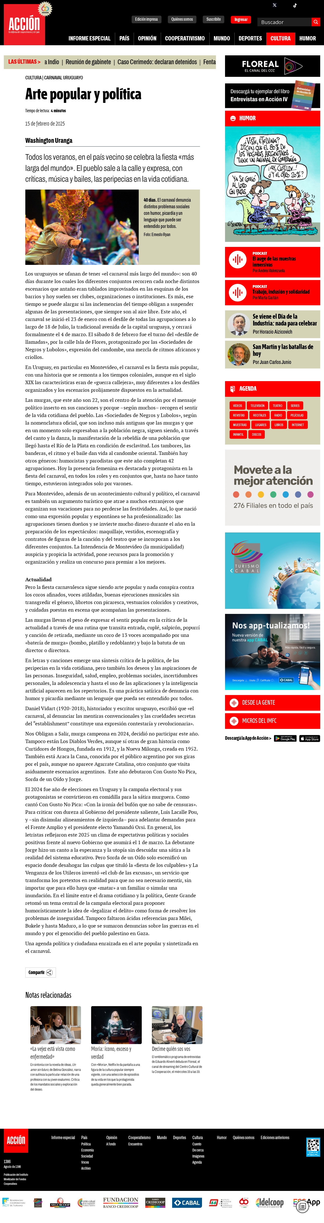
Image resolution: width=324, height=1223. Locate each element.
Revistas (239, 415)
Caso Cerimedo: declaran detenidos (132, 62)
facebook (264, 5)
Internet (298, 425)
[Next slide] (314, 570)
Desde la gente (258, 702)
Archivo (86, 1168)
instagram (284, 5)
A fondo (111, 1144)
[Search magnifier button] (316, 22)
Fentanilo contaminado (203, 62)
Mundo (222, 39)
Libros (279, 425)
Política (86, 1144)
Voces (85, 1162)
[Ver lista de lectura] (302, 1206)
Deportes (250, 39)
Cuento (196, 1144)
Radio (278, 415)
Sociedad (87, 1156)
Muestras (240, 425)
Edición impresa (146, 19)
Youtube (305, 5)
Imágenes (198, 1156)
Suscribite (214, 19)
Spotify (315, 5)
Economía (87, 1150)
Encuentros (135, 1144)
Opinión (147, 39)
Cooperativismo (185, 39)
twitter (275, 5)
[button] (270, 603)
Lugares (260, 425)
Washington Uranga (48, 141)
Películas (297, 415)
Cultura (281, 39)
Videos (237, 406)
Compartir (37, 972)
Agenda (197, 1162)
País (124, 39)
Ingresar (241, 20)
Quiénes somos (182, 19)
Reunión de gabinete (63, 62)
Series (295, 406)
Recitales (259, 415)
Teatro (277, 406)
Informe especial (90, 39)
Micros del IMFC (259, 721)
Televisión (258, 406)
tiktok (294, 5)
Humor (307, 39)
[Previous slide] (231, 570)
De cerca (198, 1150)
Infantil (238, 434)
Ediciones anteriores (275, 1138)
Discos (256, 434)
